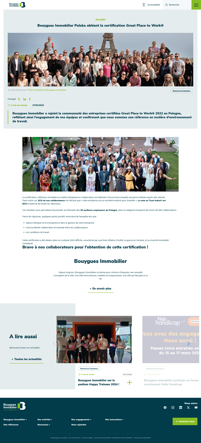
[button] (188, 343)
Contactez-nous (186, 421)
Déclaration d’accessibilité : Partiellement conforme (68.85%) (113, 438)
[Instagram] (172, 407)
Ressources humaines (181, 91)
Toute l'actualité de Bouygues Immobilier (47, 90)
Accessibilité (154, 5)
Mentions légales (87, 438)
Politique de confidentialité (142, 438)
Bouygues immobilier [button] (14, 420)
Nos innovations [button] (113, 420)
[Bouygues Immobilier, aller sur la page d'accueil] (17, 5)
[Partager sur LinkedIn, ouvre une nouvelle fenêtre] (24, 98)
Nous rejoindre (78, 425)
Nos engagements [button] (80, 420)
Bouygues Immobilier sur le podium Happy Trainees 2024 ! (98, 382)
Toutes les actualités (28, 359)
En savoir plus (101, 288)
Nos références (11, 425)
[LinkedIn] (180, 407)
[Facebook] (165, 407)
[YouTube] (196, 407)
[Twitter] (188, 407)
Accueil (11, 90)
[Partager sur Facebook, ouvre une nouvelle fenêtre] (29, 98)
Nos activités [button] (43, 420)
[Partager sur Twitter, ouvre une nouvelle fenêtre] (19, 98)
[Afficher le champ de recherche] (166, 5)
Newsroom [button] (42, 425)
